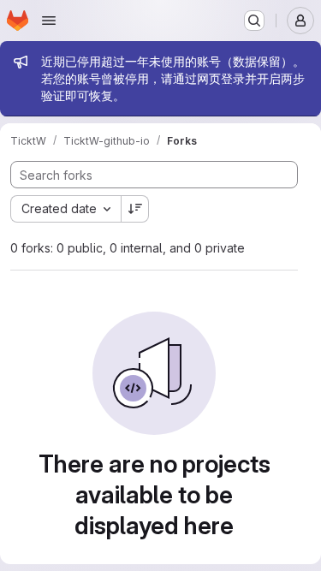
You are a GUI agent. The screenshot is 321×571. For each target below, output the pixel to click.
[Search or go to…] (254, 20)
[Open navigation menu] (48, 20)
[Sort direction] (135, 209)
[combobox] (65, 209)
